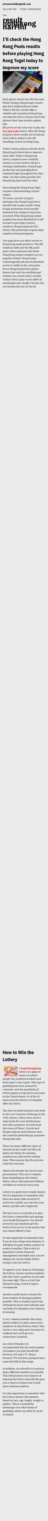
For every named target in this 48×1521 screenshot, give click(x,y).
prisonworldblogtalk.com (17, 3)
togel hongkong (31, 1068)
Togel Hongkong (30, 9)
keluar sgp (10, 9)
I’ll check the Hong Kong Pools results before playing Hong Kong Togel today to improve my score (23, 53)
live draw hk (11, 131)
